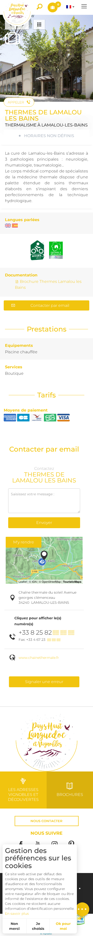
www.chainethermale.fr (39, 657)
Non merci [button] (14, 926)
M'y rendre (23, 542)
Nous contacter (46, 821)
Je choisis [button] (38, 926)
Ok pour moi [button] (63, 926)
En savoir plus (17, 913)
